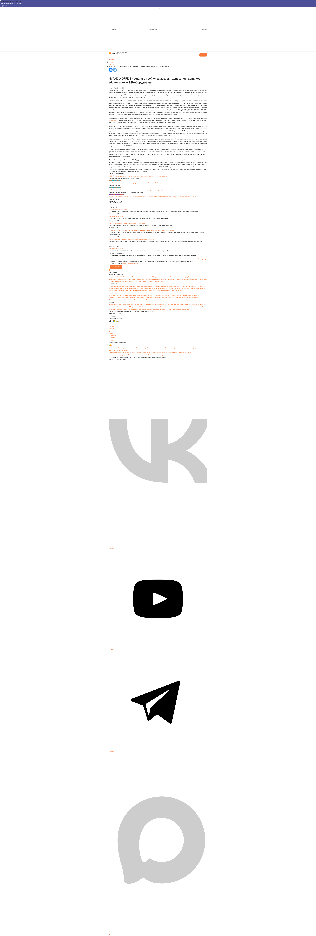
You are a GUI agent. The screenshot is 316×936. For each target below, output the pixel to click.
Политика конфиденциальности (137, 355)
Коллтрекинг (113, 297)
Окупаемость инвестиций (191, 297)
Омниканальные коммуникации (150, 286)
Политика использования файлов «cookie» (122, 352)
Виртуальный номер (138, 277)
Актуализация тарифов (116, 216)
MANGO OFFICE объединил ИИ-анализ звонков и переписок (127, 223)
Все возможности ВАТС (158, 281)
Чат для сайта (186, 288)
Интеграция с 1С (167, 290)
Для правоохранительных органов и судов (178, 352)
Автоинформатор (119, 281)
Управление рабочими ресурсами (133, 288)
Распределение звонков (181, 279)
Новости (111, 328)
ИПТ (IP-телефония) (126, 277)
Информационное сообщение (118, 209)
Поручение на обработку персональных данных (150, 352)
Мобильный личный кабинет (136, 279)
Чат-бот (122, 295)
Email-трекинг (179, 297)
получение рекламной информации (196, 259)
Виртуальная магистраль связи (155, 279)
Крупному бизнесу (149, 304)
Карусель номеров (164, 277)
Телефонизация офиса (116, 304)
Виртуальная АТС (114, 277)
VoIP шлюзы (148, 309)
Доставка (112, 331)
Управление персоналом (168, 286)
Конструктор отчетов (199, 286)
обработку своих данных (130, 263)
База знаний (148, 288)
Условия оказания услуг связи (118, 355)
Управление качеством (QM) (162, 295)
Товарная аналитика (168, 297)
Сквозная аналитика (155, 297)
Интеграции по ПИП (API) (149, 290)
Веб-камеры (164, 307)
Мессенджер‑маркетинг (116, 300)
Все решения (124, 307)
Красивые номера (160, 304)
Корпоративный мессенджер (179, 277)
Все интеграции (177, 290)
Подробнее (3, 6)
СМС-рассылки (169, 279)
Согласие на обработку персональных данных (150, 348)
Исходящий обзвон (134, 286)
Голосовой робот (114, 295)
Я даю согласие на (124, 263)
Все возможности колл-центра (123, 290)
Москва (113, 29)
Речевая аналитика (131, 295)
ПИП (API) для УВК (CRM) (173, 288)
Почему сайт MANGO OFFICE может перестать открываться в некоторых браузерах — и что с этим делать (141, 230)
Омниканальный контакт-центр (118, 286)
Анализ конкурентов (141, 297)
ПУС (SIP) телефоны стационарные (149, 307)
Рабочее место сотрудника (184, 286)
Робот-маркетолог (140, 300)
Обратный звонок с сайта (143, 281)
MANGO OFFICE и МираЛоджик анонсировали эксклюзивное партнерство (131, 239)
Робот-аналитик (129, 300)
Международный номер (173, 304)
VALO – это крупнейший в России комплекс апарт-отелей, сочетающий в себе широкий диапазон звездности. (142, 190)
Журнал (111, 340)
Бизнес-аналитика (177, 295)
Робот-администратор (116, 288)
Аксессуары (185, 309)
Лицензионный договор (172, 348)
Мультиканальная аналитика (126, 297)
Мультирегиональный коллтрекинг (156, 300)
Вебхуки (159, 290)
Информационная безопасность (133, 304)
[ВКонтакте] (111, 70)
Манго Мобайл (194, 279)
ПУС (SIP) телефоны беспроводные (133, 309)
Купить (203, 55)
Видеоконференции (194, 277)
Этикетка (148, 277)
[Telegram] (115, 70)
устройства (112, 120)
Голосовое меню (121, 279)
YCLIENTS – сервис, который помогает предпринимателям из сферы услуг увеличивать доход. (138, 176)
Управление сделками (159, 288)
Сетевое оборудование (195, 307)
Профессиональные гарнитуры (178, 307)
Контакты (112, 338)
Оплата (111, 333)
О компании (112, 335)
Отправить (116, 266)
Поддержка (153, 29)
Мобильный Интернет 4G (160, 309)
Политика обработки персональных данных (122, 348)
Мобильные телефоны (175, 309)
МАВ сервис (154, 277)
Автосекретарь (130, 281)
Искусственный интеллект (145, 295)
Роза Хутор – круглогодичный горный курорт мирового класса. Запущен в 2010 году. (135, 183)
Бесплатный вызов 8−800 (189, 304)
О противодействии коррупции (157, 355)
